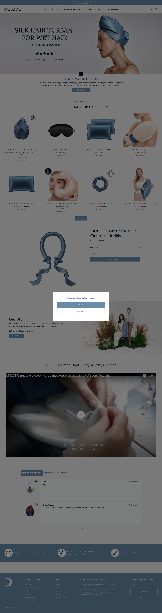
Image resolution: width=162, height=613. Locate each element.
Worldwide (81, 311)
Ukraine (81, 305)
